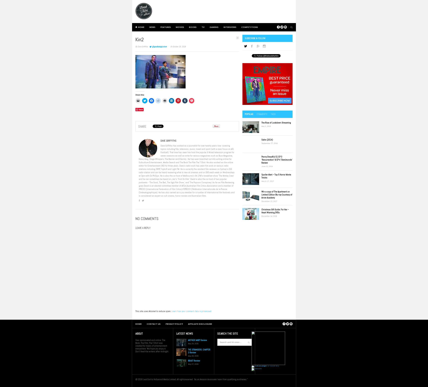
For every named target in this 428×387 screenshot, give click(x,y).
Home (141, 27)
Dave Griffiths (143, 46)
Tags (273, 114)
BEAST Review (194, 360)
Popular (249, 114)
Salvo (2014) (267, 139)
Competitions (249, 27)
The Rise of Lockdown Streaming (276, 122)
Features (165, 27)
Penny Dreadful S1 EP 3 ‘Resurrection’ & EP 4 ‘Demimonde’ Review (276, 159)
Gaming (214, 27)
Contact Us (154, 324)
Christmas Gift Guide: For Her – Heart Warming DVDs (275, 211)
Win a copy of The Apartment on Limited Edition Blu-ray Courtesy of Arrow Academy (276, 194)
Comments (262, 114)
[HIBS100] (257, 368)
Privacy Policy (174, 324)
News (152, 27)
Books (193, 27)
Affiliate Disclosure (200, 324)
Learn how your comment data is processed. (192, 311)
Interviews (230, 27)
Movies (180, 27)
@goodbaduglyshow (159, 46)
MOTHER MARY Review (197, 340)
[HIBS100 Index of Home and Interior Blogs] (265, 365)
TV (203, 27)
